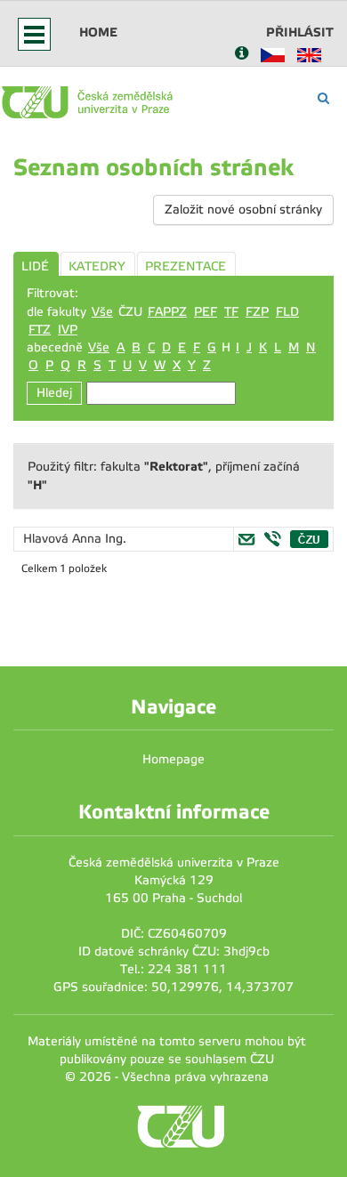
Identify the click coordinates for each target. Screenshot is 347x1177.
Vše (102, 311)
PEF (205, 311)
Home (98, 32)
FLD (287, 311)
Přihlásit (300, 32)
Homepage (173, 759)
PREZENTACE (185, 266)
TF (231, 311)
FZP (257, 311)
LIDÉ (35, 266)
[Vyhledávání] (323, 98)
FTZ (39, 329)
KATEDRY (97, 266)
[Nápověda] (241, 54)
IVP (67, 329)
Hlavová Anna (64, 538)
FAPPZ (167, 311)
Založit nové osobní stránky (243, 209)
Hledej (54, 392)
